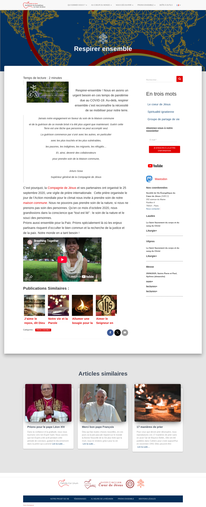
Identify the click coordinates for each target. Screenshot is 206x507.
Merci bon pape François (98, 426)
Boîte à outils (166, 5)
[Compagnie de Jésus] (130, 485)
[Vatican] (142, 485)
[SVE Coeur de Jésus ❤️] (34, 5)
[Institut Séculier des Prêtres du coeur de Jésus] (90, 485)
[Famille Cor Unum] (69, 484)
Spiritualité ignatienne (161, 111)
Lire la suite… (58, 444)
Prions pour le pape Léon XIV (46, 426)
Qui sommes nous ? (77, 5)
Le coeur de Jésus (159, 104)
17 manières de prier (150, 426)
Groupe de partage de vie (164, 119)
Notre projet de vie (59, 499)
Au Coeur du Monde (100, 5)
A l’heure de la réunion (102, 499)
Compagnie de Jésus (62, 188)
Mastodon (161, 179)
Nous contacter (153, 209)
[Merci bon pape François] (103, 402)
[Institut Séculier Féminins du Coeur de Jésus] (111, 485)
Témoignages (80, 499)
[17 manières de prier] (158, 402)
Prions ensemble (145, 5)
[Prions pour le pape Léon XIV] (48, 402)
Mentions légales (147, 499)
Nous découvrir (124, 5)
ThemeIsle (36, 505)
